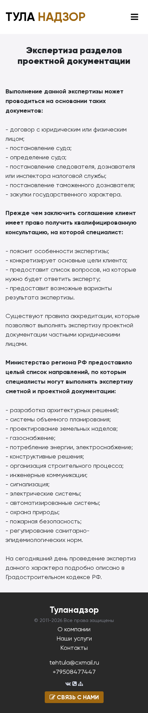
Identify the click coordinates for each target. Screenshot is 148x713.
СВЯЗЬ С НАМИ (77, 697)
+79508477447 (74, 671)
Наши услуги (74, 638)
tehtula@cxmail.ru (74, 662)
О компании (74, 629)
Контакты (74, 647)
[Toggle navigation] (134, 17)
